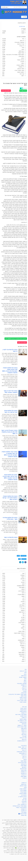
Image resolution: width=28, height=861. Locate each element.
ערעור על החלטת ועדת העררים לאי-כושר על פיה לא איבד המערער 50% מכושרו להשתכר (10, 477)
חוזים (25, 678)
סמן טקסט (25, 88)
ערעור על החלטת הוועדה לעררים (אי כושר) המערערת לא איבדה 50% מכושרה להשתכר (9, 370)
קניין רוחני (24, 689)
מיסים (25, 682)
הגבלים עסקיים (23, 722)
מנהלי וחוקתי (23, 696)
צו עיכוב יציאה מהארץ (21, 751)
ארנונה (25, 759)
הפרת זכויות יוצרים (22, 762)
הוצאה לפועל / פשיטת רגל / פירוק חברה (17, 694)
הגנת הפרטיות (23, 768)
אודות (25, 787)
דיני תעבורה (23, 810)
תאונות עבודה (23, 792)
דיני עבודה (24, 688)
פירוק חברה (23, 745)
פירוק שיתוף (23, 764)
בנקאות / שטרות (22, 677)
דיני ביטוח (24, 750)
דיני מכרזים (23, 775)
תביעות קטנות (23, 709)
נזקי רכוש (24, 799)
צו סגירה (24, 778)
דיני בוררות (24, 754)
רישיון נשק (24, 767)
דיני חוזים (24, 758)
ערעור (18, 555)
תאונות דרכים (23, 790)
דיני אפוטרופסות (22, 753)
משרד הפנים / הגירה (21, 700)
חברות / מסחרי (22, 697)
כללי (25, 669)
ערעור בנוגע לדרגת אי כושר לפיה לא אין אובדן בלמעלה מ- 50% (9, 432)
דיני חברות (24, 731)
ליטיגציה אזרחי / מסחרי (21, 807)
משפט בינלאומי (23, 719)
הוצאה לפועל (23, 761)
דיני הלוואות (23, 730)
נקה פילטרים (22, 26)
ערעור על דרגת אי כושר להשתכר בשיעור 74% (10, 391)
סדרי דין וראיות (23, 671)
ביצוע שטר (24, 723)
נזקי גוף (24, 798)
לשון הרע (24, 736)
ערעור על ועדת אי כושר (10, 537)
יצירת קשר (24, 739)
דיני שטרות (24, 782)
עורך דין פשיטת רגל (22, 720)
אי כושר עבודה (23, 555)
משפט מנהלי (23, 765)
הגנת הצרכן (23, 692)
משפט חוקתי (23, 776)
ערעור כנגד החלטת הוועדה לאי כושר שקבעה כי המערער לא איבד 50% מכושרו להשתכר (9, 454)
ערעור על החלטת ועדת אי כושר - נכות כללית (10, 518)
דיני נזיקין (24, 686)
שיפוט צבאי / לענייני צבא (20, 714)
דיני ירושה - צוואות (22, 747)
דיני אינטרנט (23, 773)
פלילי (25, 672)
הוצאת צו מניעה (22, 793)
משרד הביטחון (23, 699)
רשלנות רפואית (23, 702)
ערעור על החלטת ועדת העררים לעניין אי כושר (10, 411)
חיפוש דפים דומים (6, 90)
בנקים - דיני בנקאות (22, 725)
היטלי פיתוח (23, 770)
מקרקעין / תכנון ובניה (21, 683)
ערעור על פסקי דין (22, 796)
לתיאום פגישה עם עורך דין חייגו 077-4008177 (15, 338)
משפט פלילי (23, 812)
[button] (25, 562)
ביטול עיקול (24, 734)
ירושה (25, 680)
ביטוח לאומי (23, 675)
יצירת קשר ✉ (23, 90)
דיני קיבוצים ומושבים (21, 740)
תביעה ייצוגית (23, 708)
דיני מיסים (24, 733)
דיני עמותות (23, 713)
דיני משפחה (23, 685)
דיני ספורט (24, 717)
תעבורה (24, 691)
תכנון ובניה (24, 801)
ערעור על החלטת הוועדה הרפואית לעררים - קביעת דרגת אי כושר (10, 497)
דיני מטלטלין (23, 771)
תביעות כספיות (23, 711)
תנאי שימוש (23, 815)
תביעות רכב (23, 795)
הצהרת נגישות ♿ (22, 813)
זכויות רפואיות (23, 716)
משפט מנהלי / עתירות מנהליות (19, 806)
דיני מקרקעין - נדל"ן (22, 804)
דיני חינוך (24, 756)
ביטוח (25, 674)
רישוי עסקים (23, 784)
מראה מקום (23, 728)
